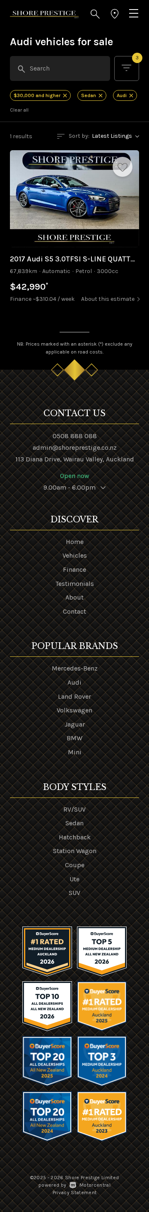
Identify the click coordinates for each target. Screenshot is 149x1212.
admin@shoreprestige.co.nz (75, 447)
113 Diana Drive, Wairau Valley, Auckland (74, 459)
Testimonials (74, 584)
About (74, 597)
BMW (74, 738)
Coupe (74, 865)
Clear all (19, 109)
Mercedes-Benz (75, 668)
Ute (74, 879)
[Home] (44, 14)
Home (75, 542)
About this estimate (108, 298)
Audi (74, 682)
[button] (95, 14)
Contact (74, 611)
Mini (75, 752)
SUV (74, 893)
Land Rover (74, 696)
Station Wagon (74, 851)
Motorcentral (95, 1185)
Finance (74, 569)
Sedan (74, 823)
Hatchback (75, 837)
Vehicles (74, 555)
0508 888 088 (75, 436)
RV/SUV (74, 809)
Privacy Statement (75, 1192)
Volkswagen (74, 710)
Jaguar (75, 724)
